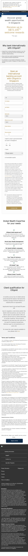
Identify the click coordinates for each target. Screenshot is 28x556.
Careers (3, 477)
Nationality (7, 114)
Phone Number (8, 132)
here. (18, 331)
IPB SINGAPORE (5, 11)
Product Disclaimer (5, 468)
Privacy (2, 471)
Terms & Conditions (5, 479)
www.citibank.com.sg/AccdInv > (12, 392)
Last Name (7, 107)
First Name (7, 101)
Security (3, 474)
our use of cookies (7, 7)
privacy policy (14, 6)
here (17, 345)
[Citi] (2, 446)
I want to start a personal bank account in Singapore (13, 139)
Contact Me (14, 208)
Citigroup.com (21, 468)
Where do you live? (9, 120)
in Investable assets (10, 157)
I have (6, 149)
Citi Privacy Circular (8, 176)
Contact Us (23, 11)
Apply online (14, 440)
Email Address (8, 126)
